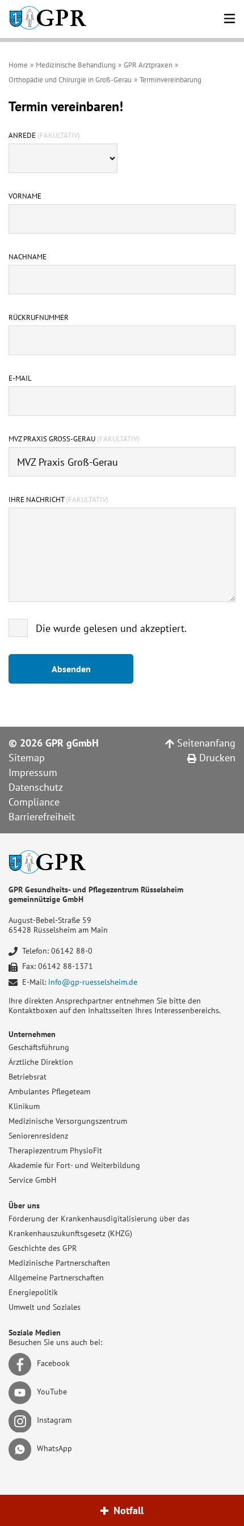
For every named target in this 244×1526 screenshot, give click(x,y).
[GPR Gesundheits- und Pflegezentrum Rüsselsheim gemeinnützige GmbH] (47, 19)
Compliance (34, 801)
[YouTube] (22, 1392)
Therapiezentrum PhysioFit (55, 1150)
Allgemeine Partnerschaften (56, 1277)
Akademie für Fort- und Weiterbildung (74, 1165)
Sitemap (27, 757)
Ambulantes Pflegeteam (49, 1091)
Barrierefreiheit (42, 816)
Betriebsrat (28, 1077)
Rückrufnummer (39, 317)
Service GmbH (32, 1180)
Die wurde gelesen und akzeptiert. (111, 628)
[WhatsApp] (22, 1449)
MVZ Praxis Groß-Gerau (74, 439)
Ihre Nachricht (58, 499)
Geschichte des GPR (43, 1248)
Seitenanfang (204, 742)
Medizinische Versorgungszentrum (68, 1121)
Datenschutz (36, 787)
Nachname (28, 257)
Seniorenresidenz (38, 1136)
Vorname (25, 196)
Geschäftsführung (39, 1047)
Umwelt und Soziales (45, 1307)
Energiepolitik (33, 1292)
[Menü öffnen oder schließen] (229, 16)
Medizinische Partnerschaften (59, 1263)
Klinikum (24, 1106)
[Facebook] (22, 1364)
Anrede (44, 135)
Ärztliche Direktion (41, 1062)
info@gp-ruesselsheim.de (92, 982)
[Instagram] (22, 1420)
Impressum (33, 772)
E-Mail (20, 378)
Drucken (215, 757)
